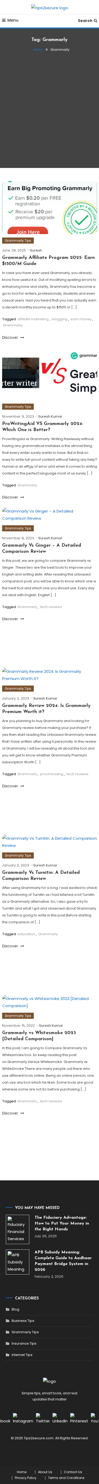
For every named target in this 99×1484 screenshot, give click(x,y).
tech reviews (51, 606)
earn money (81, 319)
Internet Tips (22, 1354)
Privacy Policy (25, 1478)
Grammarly (12, 325)
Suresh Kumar (50, 416)
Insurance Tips (24, 1343)
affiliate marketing (33, 319)
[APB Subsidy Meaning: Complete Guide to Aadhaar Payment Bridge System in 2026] (18, 1262)
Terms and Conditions (66, 1478)
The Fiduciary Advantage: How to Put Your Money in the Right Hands (62, 1223)
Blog (15, 1309)
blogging (59, 319)
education (26, 934)
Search (85, 20)
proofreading (51, 774)
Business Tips (23, 1320)
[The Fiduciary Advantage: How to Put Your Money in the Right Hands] (18, 1229)
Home (21, 1472)
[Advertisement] (49, 107)
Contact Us (73, 1472)
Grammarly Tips (18, 240)
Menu (12, 20)
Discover (10, 337)
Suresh (36, 250)
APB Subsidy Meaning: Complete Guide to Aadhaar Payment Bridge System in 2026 (63, 1261)
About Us (45, 1472)
